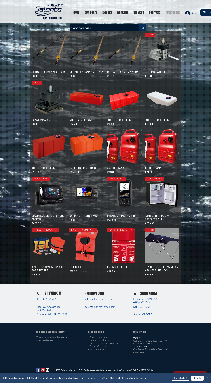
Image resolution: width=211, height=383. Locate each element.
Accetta (197, 378)
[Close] (207, 378)
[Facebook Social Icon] (38, 370)
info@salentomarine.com (99, 299)
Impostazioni (180, 378)
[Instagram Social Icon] (47, 370)
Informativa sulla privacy (134, 378)
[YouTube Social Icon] (43, 370)
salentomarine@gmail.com (100, 306)
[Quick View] (49, 50)
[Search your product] (142, 27)
